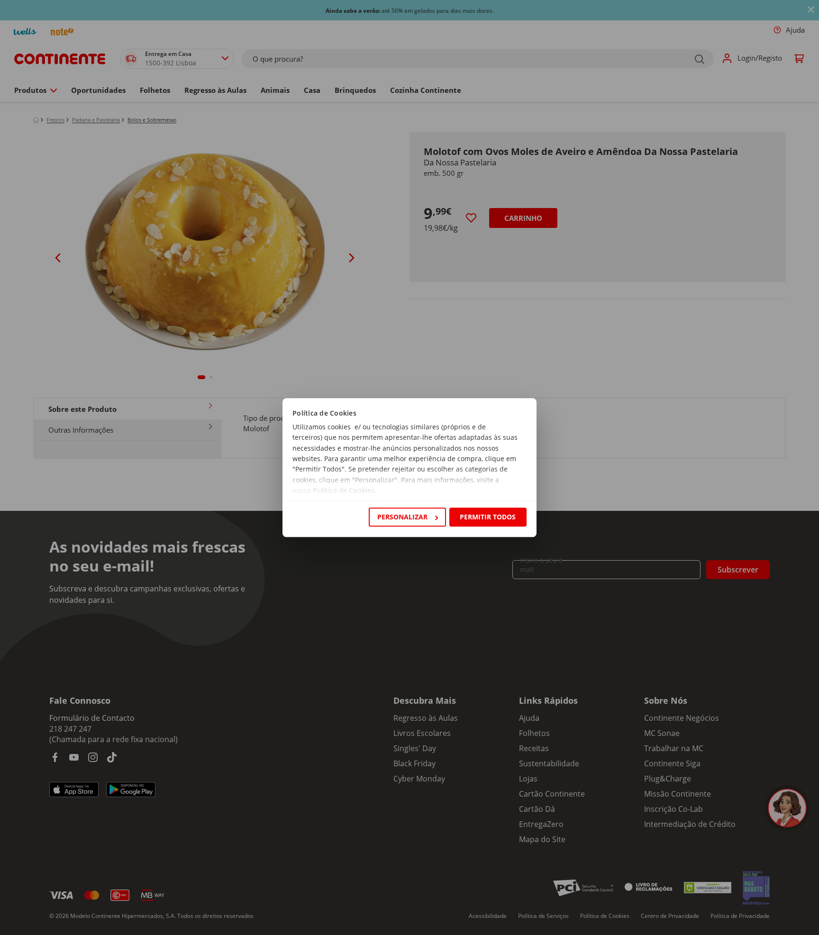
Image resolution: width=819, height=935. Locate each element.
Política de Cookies (343, 490)
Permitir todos (488, 516)
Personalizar (402, 516)
